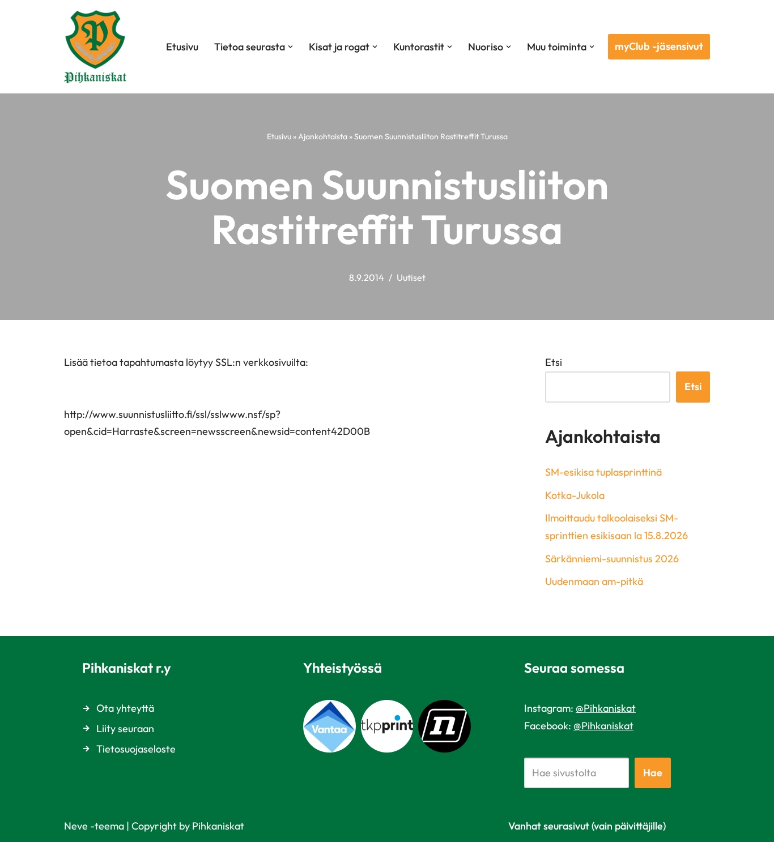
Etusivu (182, 46)
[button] (290, 46)
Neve (76, 825)
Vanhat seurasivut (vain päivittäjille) (587, 825)
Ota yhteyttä (125, 708)
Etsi (553, 362)
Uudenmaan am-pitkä (594, 581)
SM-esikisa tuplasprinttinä (603, 471)
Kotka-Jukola (575, 495)
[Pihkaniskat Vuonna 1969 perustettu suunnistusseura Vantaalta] (98, 46)
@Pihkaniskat (606, 708)
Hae (652, 772)
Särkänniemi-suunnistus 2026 (612, 558)
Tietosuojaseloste (136, 748)
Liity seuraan (125, 728)
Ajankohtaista (322, 136)
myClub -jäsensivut (659, 46)
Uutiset (411, 277)
